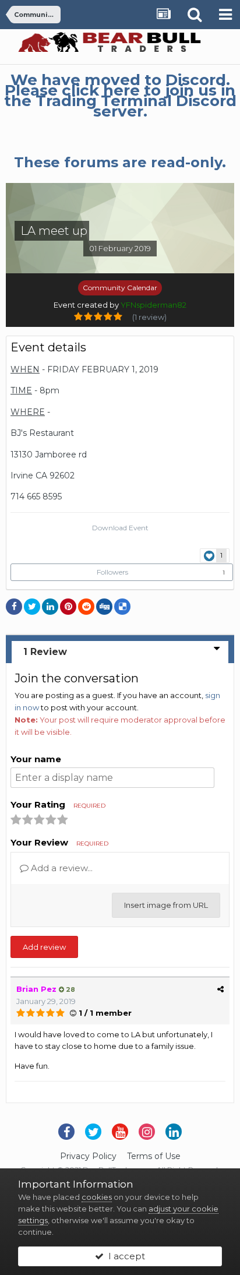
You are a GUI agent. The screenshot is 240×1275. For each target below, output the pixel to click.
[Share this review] (220, 989)
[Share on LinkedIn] (50, 606)
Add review (44, 947)
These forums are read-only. (120, 162)
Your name (35, 759)
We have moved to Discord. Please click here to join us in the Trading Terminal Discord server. (120, 96)
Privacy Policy (88, 1156)
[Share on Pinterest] (68, 606)
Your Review (59, 842)
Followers (112, 572)
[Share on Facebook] (14, 606)
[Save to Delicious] (122, 606)
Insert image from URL (166, 905)
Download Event (120, 527)
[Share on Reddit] (86, 606)
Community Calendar (120, 287)
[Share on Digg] (104, 606)
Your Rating (57, 804)
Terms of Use (154, 1156)
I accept (124, 1256)
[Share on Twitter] (32, 606)
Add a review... (61, 868)
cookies (97, 1197)
